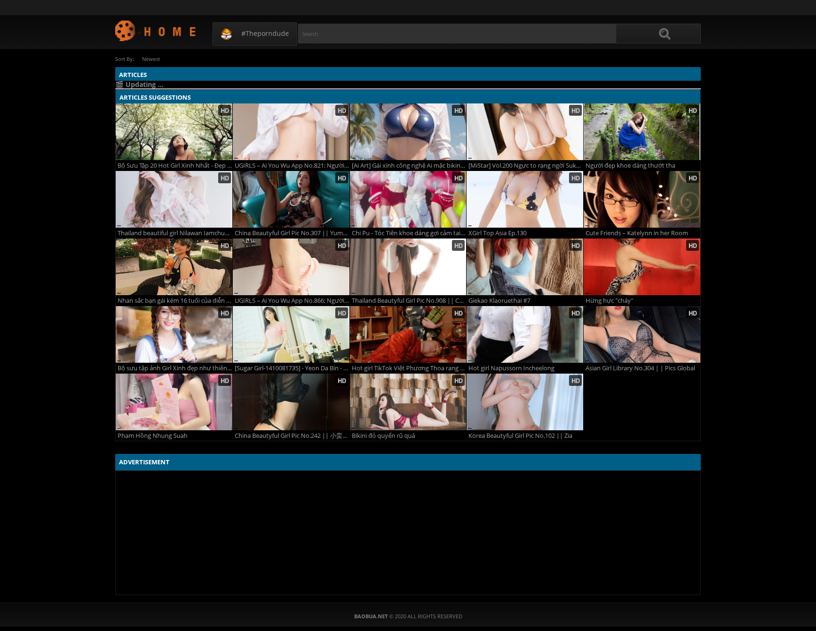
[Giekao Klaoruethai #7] (525, 267)
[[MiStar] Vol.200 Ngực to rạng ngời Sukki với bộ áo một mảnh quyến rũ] (525, 131)
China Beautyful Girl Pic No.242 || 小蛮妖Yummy (292, 436)
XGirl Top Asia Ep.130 (497, 233)
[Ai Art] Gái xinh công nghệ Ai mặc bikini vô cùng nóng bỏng (409, 166)
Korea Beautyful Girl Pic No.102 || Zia (520, 436)
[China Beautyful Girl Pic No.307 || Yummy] (291, 199)
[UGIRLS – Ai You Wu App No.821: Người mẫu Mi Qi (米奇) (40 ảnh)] (291, 131)
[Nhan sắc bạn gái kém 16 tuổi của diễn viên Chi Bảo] (174, 267)
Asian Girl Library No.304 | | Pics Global (640, 368)
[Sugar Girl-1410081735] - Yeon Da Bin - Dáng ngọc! (292, 368)
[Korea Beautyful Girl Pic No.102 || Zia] (525, 402)
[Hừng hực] (642, 267)
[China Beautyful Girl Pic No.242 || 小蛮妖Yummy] (291, 402)
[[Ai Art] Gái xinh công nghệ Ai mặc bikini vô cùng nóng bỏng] (408, 131)
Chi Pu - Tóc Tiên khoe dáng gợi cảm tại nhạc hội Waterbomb (409, 233)
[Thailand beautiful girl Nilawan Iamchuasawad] (174, 199)
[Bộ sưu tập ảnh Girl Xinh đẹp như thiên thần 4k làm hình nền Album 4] (174, 334)
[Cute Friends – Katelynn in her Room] (642, 199)
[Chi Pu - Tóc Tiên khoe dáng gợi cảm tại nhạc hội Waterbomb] (408, 199)
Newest (151, 58)
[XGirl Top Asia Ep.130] (525, 199)
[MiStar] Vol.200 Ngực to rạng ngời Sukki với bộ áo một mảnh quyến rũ (525, 166)
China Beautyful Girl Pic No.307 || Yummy (292, 233)
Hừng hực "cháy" (609, 301)
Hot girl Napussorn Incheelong (511, 368)
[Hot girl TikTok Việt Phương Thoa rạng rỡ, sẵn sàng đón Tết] (408, 334)
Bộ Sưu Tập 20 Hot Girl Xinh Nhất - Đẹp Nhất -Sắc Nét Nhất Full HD (175, 166)
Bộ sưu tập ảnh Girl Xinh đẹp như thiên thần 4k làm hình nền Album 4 (175, 368)
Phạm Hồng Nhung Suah (152, 436)
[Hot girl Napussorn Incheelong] (525, 334)
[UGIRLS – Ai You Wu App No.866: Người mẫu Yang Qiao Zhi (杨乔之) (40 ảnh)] (291, 267)
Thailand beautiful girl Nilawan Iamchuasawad (175, 233)
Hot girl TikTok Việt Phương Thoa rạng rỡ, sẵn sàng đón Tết (409, 368)
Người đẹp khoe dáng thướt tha (630, 166)
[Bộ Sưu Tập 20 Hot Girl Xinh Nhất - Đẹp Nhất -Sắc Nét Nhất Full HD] (174, 131)
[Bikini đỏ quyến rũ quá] (408, 402)
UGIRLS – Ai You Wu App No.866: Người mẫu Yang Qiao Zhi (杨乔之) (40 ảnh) (292, 301)
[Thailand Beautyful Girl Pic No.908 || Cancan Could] (408, 267)
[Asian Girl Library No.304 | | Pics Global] (642, 334)
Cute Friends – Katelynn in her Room (637, 233)
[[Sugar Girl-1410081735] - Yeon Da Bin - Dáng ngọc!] (291, 334)
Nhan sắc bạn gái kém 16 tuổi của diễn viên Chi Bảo (175, 301)
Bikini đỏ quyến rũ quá (383, 436)
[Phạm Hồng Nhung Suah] (174, 402)
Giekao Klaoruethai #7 (499, 301)
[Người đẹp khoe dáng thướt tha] (642, 131)
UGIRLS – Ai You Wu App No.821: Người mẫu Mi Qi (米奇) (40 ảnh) (292, 166)
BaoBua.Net (156, 30)
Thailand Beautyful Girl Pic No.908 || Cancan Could (409, 301)
